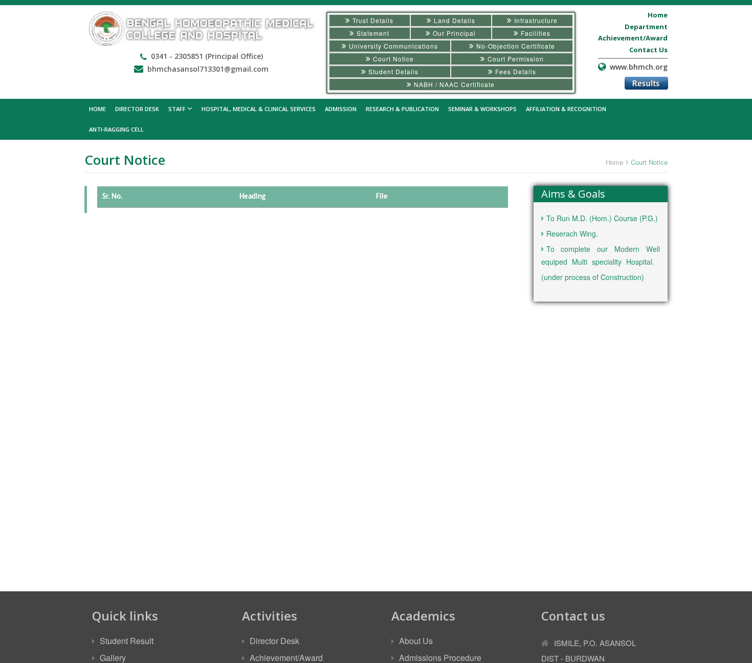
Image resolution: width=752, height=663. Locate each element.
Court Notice (392, 58)
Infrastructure (535, 20)
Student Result (126, 641)
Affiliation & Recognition (566, 109)
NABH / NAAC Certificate (453, 84)
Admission (341, 109)
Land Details (453, 20)
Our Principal (453, 33)
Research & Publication (402, 109)
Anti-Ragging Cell (116, 129)
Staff (177, 109)
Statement (372, 33)
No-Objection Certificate (514, 45)
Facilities (534, 33)
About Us (416, 641)
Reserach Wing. (572, 233)
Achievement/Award (633, 37)
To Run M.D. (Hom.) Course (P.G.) (602, 218)
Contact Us (648, 49)
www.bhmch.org (639, 67)
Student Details (392, 71)
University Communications (392, 45)
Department (646, 26)
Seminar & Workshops (482, 109)
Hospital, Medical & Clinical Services (259, 109)
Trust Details (371, 20)
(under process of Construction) (592, 277)
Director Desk (137, 109)
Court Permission (514, 58)
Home (658, 14)
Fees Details (514, 71)
